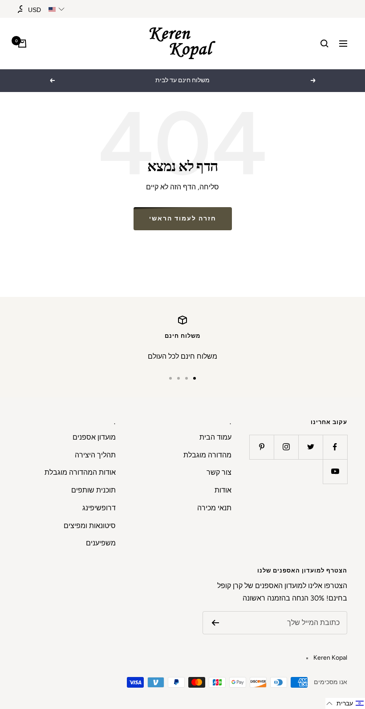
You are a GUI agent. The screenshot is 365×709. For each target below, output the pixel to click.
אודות (223, 490)
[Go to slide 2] (186, 378)
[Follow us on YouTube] (335, 471)
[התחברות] (22, 9)
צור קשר (219, 472)
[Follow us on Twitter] (310, 447)
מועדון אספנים (94, 437)
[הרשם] (215, 623)
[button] (345, 703)
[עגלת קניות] (22, 44)
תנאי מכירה (214, 508)
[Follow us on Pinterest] (261, 447)
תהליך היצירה (95, 455)
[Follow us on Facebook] (335, 447)
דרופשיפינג (99, 508)
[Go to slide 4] (170, 378)
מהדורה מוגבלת (207, 455)
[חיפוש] (324, 44)
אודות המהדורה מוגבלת (80, 472)
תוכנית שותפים (93, 490)
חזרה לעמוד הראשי (182, 218)
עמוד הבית (215, 437)
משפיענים (101, 543)
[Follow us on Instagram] (286, 447)
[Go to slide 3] (178, 378)
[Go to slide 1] (194, 378)
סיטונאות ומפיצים (90, 525)
